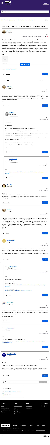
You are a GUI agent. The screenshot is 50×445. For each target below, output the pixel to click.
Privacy (32, 428)
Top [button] (3, 442)
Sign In (45, 3)
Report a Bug (29, 411)
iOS (14, 411)
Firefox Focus (17, 414)
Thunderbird (14, 70)
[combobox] (25, 11)
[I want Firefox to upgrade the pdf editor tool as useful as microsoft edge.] (46, 82)
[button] (25, 66)
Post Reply (42, 384)
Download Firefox (18, 409)
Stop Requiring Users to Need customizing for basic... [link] (27, 19)
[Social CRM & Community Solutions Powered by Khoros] (46, 442)
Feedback (8, 70)
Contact (2, 430)
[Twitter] (41, 408)
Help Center (28, 409)
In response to (14, 117)
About (2, 409)
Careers (3, 414)
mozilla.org (15, 428)
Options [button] (46, 19)
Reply (45, 75)
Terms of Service (24, 428)
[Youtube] (46, 408)
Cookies (38, 428)
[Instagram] (44, 408)
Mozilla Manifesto (5, 411)
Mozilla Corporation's (7, 433)
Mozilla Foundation (5, 412)
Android (15, 412)
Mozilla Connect (8, 3)
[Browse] (2, 3)
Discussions (12, 19)
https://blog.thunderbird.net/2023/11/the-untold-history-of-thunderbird (19, 292)
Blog (15, 416)
